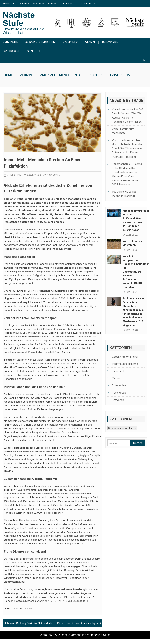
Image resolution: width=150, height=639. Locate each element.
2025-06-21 (132, 292)
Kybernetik (70, 42)
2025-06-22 (132, 234)
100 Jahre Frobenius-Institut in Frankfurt (125, 194)
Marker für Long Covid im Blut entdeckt (29, 623)
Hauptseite (10, 42)
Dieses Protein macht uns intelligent (78, 623)
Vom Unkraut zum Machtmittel (123, 131)
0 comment (54, 175)
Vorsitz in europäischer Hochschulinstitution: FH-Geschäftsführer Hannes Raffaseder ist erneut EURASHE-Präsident (127, 148)
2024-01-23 (34, 175)
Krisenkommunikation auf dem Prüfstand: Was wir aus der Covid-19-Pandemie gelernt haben (127, 116)
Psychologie (11, 51)
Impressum (38, 3)
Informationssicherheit (125, 363)
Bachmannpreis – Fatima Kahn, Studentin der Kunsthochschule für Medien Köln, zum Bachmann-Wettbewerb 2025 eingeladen (127, 174)
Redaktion (9, 3)
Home (8, 75)
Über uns (23, 3)
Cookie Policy (87, 3)
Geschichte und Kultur (40, 42)
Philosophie (110, 42)
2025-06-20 (132, 330)
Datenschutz (68, 3)
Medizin (90, 42)
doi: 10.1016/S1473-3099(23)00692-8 (66, 600)
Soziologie (34, 51)
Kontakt (52, 3)
